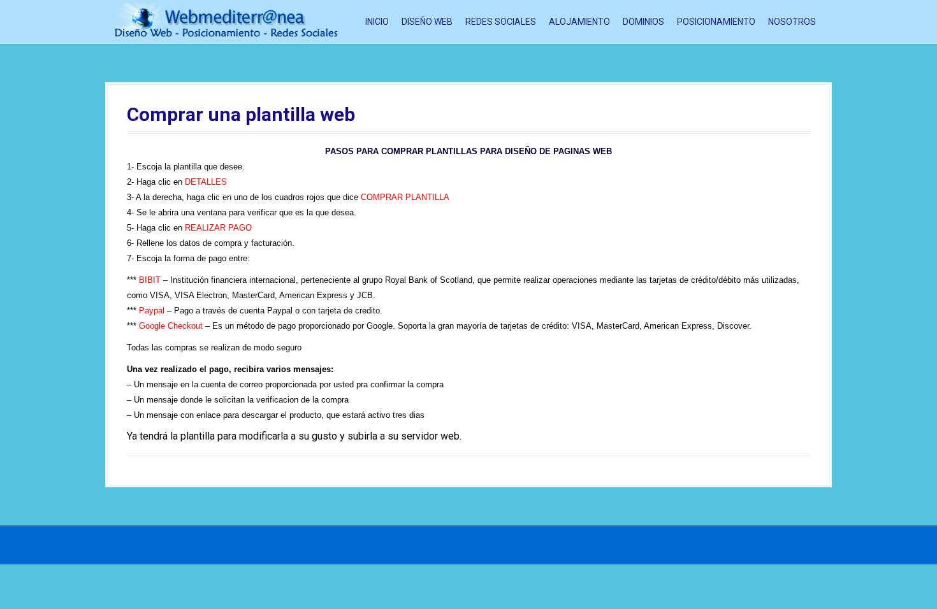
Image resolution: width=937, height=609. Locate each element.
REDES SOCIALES (500, 22)
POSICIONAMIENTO (716, 22)
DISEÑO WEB (427, 22)
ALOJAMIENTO (579, 22)
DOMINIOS (643, 22)
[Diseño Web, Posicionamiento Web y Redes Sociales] (226, 21)
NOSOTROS (792, 22)
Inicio (377, 22)
